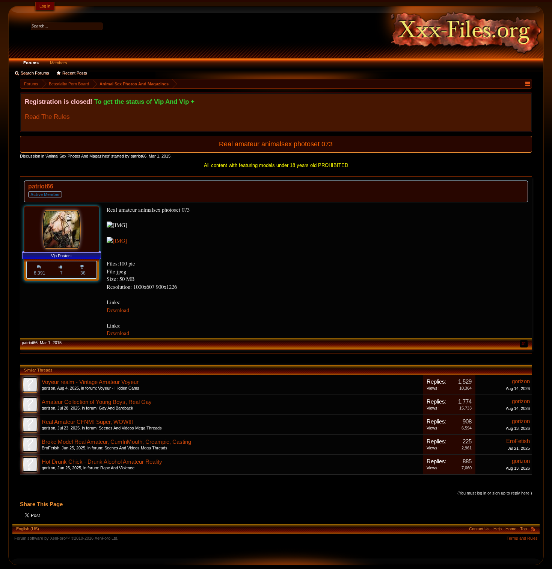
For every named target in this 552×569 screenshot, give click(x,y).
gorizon (48, 388)
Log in (44, 6)
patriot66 (138, 156)
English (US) (27, 529)
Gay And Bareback (116, 408)
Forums (31, 63)
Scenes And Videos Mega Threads (130, 428)
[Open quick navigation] (527, 83)
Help (497, 529)
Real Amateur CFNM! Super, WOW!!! (87, 422)
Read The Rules (47, 116)
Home (510, 529)
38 (83, 273)
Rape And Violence (117, 468)
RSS (533, 528)
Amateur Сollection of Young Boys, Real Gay (97, 402)
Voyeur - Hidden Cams (118, 388)
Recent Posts (74, 73)
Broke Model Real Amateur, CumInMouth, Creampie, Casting (116, 442)
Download (118, 310)
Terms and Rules (522, 538)
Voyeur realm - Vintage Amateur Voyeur (90, 382)
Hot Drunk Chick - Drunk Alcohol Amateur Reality (102, 462)
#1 (524, 343)
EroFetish (50, 448)
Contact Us (479, 529)
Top (523, 529)
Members (58, 63)
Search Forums (35, 73)
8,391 (39, 273)
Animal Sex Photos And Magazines (77, 156)
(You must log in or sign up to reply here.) (494, 493)
